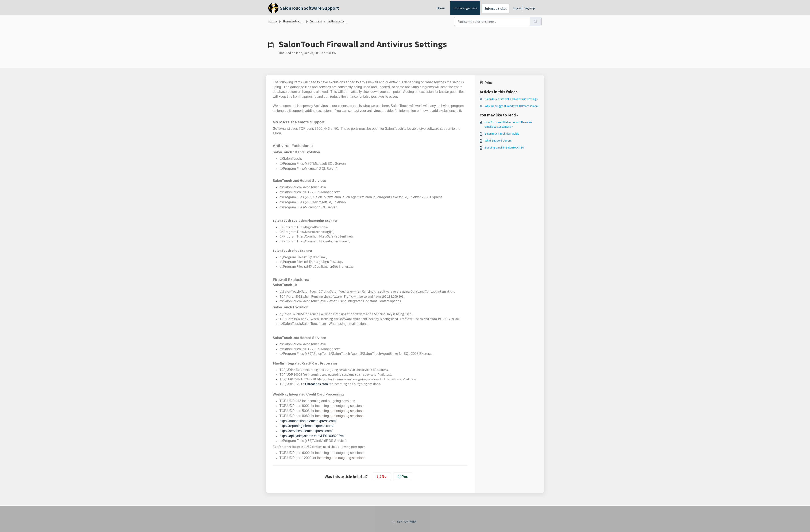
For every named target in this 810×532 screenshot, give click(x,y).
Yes (405, 476)
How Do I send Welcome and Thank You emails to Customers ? (509, 124)
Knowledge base (465, 8)
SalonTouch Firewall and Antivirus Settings (511, 99)
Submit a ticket (496, 8)
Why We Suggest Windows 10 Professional (511, 106)
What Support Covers (498, 140)
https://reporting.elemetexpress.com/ (306, 426)
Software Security (340, 21)
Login (517, 8)
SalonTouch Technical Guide (502, 133)
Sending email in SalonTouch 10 (504, 147)
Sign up (529, 8)
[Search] (536, 21)
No (384, 476)
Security (316, 21)
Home (441, 8)
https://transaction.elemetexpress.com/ (307, 421)
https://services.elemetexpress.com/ (305, 431)
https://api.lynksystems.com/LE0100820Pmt (311, 436)
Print (488, 82)
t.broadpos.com (316, 384)
